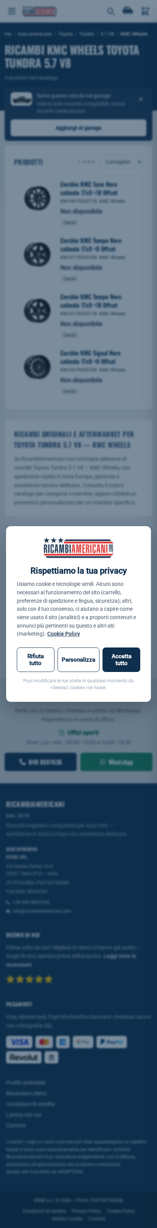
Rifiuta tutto (35, 660)
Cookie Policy (63, 634)
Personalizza (78, 659)
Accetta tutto (121, 660)
